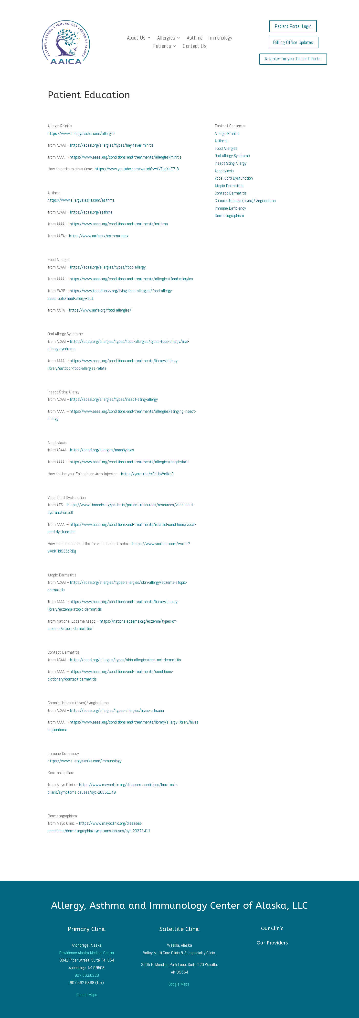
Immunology (220, 38)
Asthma (194, 38)
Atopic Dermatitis (229, 185)
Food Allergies (226, 148)
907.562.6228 (86, 975)
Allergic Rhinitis (227, 133)
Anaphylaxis (224, 170)
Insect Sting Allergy (230, 163)
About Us (136, 38)
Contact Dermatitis (231, 193)
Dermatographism (229, 215)
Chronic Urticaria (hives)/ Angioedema (245, 200)
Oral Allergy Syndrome (232, 155)
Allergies (166, 38)
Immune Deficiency (230, 208)
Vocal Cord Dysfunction (234, 178)
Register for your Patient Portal (293, 58)
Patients (162, 47)
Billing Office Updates (293, 42)
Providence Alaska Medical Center (86, 952)
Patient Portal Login (293, 26)
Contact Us (194, 47)
